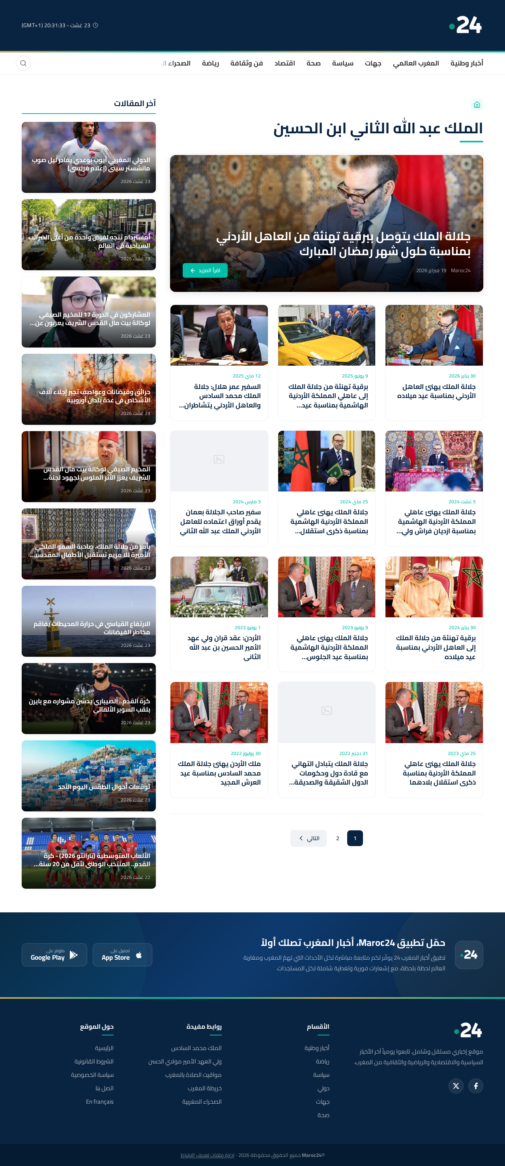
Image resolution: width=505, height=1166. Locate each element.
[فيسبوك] (475, 1085)
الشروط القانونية (94, 1061)
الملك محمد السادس (196, 1048)
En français (100, 1101)
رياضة (210, 63)
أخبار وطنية (467, 63)
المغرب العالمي (416, 63)
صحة (314, 63)
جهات (373, 63)
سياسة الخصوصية (92, 1075)
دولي (323, 1088)
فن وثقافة (246, 63)
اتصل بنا (104, 1088)
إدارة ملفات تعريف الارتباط (208, 1155)
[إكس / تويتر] (456, 1085)
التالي (313, 838)
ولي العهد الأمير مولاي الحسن (184, 1061)
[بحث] (23, 63)
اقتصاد (285, 63)
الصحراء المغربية (166, 63)
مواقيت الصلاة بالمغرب (193, 1075)
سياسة (343, 63)
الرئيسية (104, 1048)
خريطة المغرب (204, 1088)
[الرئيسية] (477, 104)
